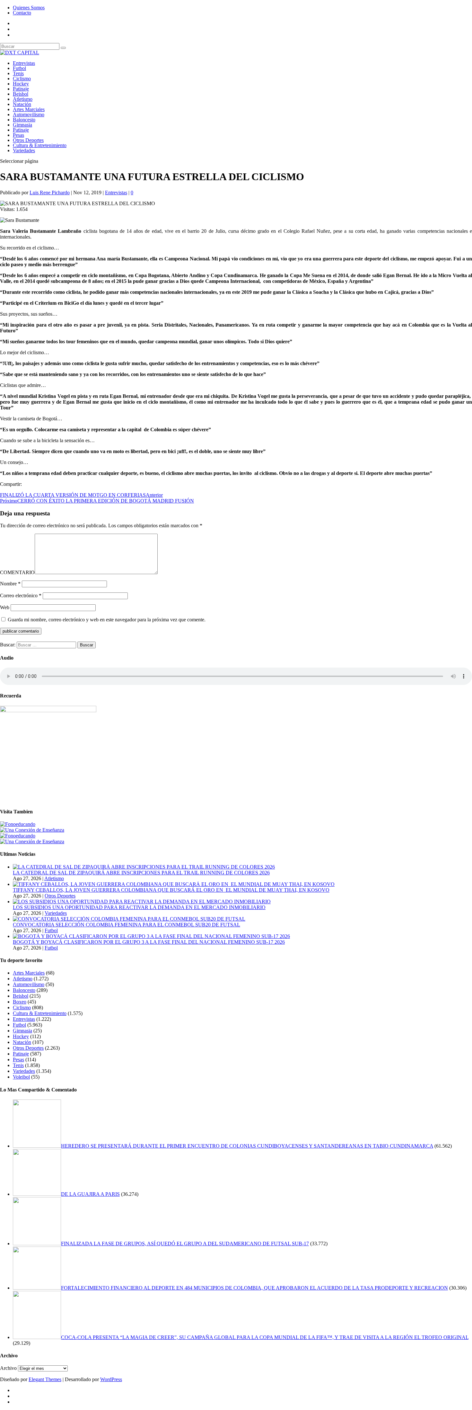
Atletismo (22, 99)
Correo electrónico (20, 595)
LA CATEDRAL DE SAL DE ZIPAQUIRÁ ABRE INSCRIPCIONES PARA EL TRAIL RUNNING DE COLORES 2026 (141, 872)
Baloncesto (24, 119)
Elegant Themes (45, 1379)
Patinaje (21, 89)
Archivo (8, 1368)
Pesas (18, 135)
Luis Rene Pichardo (50, 192)
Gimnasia (22, 124)
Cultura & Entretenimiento (39, 145)
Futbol (19, 68)
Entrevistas (24, 63)
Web (4, 607)
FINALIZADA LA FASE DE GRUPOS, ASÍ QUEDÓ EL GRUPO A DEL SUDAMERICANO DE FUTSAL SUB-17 (185, 1243)
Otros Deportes (28, 140)
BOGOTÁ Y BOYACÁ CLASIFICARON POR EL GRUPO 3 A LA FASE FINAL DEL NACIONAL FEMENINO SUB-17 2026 (149, 942)
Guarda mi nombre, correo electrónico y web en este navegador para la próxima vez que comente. (106, 619)
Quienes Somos (29, 7)
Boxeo (19, 1001)
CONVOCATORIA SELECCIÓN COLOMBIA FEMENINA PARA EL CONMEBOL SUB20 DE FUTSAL (126, 924)
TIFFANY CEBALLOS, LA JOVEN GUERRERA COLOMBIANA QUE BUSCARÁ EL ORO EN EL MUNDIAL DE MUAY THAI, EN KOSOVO (171, 890)
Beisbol (20, 94)
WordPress (111, 1379)
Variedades (24, 150)
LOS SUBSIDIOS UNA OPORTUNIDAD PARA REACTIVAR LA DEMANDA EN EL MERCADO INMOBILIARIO (139, 907)
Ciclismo (22, 78)
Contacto (22, 12)
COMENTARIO (17, 572)
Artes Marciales (29, 109)
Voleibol (21, 1077)
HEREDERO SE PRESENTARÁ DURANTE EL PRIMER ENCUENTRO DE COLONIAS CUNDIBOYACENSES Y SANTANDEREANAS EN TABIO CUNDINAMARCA (247, 1146)
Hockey (21, 83)
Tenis (18, 73)
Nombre (10, 583)
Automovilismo (28, 114)
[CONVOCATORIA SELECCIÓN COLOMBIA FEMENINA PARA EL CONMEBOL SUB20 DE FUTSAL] (129, 919)
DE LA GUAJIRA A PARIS (90, 1194)
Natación (22, 104)
